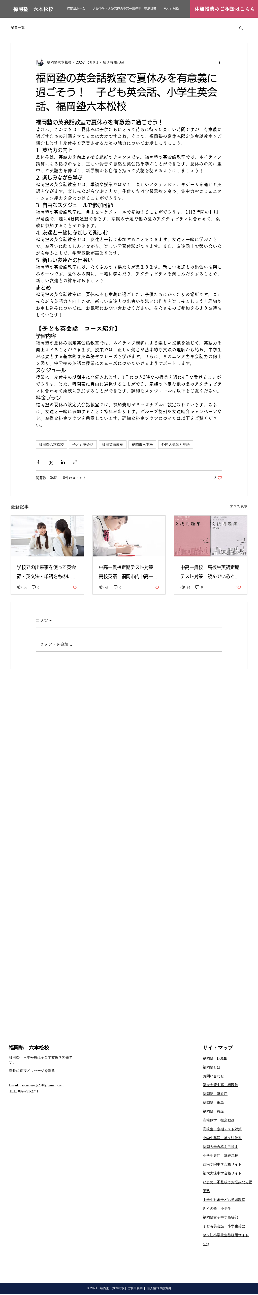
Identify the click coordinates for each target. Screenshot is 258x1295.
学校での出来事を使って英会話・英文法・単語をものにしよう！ (46, 573)
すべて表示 (238, 506)
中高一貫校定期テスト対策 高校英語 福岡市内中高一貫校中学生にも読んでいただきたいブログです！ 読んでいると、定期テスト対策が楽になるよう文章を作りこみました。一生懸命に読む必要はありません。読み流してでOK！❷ (128, 573)
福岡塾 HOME (215, 1058)
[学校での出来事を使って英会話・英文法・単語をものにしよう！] (47, 536)
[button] (241, 28)
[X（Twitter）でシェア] (50, 462)
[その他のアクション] (219, 62)
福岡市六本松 (142, 444)
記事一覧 (18, 27)
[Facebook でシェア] (38, 462)
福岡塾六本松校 (51, 444)
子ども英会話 (82, 444)
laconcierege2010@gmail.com (41, 1085)
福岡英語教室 (112, 444)
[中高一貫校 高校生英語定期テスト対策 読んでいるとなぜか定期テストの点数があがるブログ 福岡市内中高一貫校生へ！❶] (210, 536)
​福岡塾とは (211, 1067)
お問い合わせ (213, 1076)
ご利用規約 (135, 1288)
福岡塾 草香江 (215, 1094)
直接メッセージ (32, 1071)
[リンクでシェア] (75, 462)
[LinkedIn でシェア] (62, 462)
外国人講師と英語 (176, 444)
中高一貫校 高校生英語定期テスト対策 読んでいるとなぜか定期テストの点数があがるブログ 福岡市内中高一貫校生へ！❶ (209, 573)
